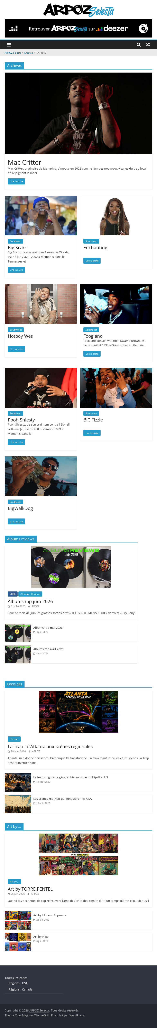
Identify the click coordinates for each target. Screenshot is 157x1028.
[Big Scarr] (41, 198)
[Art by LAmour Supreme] (18, 913)
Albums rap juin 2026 (30, 601)
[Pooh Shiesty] (41, 370)
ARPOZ (35, 606)
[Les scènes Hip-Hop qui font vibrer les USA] (18, 797)
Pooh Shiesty (21, 420)
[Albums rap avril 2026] (18, 647)
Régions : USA (18, 983)
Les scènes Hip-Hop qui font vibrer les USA (62, 799)
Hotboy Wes (20, 336)
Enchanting (95, 247)
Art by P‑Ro (40, 937)
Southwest (91, 241)
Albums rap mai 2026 (48, 628)
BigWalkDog (20, 508)
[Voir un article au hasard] (147, 44)
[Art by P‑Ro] (18, 935)
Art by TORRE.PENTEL (30, 889)
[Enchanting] (116, 198)
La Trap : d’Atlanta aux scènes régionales (50, 746)
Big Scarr (17, 247)
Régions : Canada (21, 989)
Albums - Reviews (30, 594)
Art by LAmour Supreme (49, 915)
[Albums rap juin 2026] (71, 548)
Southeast (15, 241)
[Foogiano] (116, 286)
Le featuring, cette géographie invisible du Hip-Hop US (70, 777)
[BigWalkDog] (41, 459)
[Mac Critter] (78, 75)
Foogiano (93, 336)
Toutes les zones (16, 978)
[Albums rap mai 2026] (18, 626)
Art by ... (14, 881)
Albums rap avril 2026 (48, 649)
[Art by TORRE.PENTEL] (78, 836)
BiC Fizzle (93, 420)
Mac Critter (24, 162)
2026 (13, 594)
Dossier (14, 739)
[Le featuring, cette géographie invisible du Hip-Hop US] (18, 775)
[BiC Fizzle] (116, 370)
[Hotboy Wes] (41, 286)
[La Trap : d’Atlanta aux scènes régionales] (78, 693)
